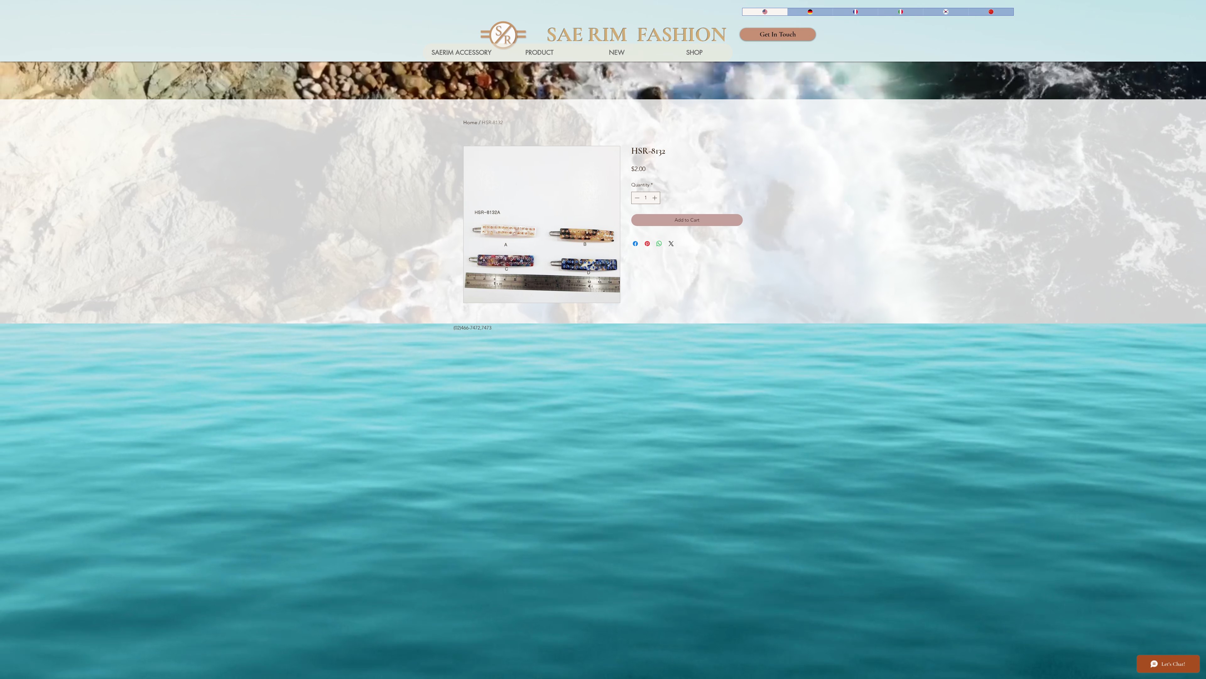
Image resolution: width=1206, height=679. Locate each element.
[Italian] (900, 11)
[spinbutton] (646, 198)
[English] (764, 11)
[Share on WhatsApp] (659, 243)
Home (470, 122)
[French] (855, 11)
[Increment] (655, 198)
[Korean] (945, 11)
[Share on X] (671, 243)
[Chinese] (990, 11)
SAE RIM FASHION (636, 34)
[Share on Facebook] (635, 243)
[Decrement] (636, 198)
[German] (810, 11)
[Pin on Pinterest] (647, 243)
